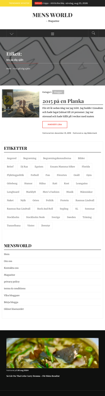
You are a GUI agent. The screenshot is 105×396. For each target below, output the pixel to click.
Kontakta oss (11, 267)
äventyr (45, 225)
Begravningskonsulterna (57, 158)
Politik (50, 200)
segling (64, 208)
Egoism (39, 166)
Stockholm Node (35, 217)
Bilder (81, 158)
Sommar (90, 208)
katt (54, 183)
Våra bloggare (12, 295)
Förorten (62, 175)
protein (64, 200)
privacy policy (11, 281)
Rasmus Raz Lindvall (18, 208)
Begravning (29, 158)
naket (10, 200)
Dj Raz (24, 166)
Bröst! (10, 166)
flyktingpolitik (15, 175)
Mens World (52, 14)
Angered (11, 158)
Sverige (56, 217)
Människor (86, 191)
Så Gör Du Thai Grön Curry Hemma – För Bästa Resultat (33, 376)
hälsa (42, 183)
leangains (82, 183)
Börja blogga (11, 302)
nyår (23, 200)
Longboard (13, 191)
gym (89, 175)
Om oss (8, 261)
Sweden (71, 217)
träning (87, 217)
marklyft (31, 191)
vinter (30, 225)
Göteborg (12, 183)
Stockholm (13, 217)
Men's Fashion (51, 191)
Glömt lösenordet (14, 309)
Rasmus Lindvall (85, 200)
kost (66, 183)
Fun (48, 175)
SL (76, 208)
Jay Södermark (90, 133)
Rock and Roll (45, 208)
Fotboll (35, 175)
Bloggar (58, 92)
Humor (28, 183)
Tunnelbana (13, 225)
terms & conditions (14, 288)
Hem (6, 254)
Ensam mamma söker (62, 166)
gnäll (77, 175)
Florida (86, 166)
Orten (36, 200)
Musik (69, 191)
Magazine (9, 274)
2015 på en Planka (63, 100)
